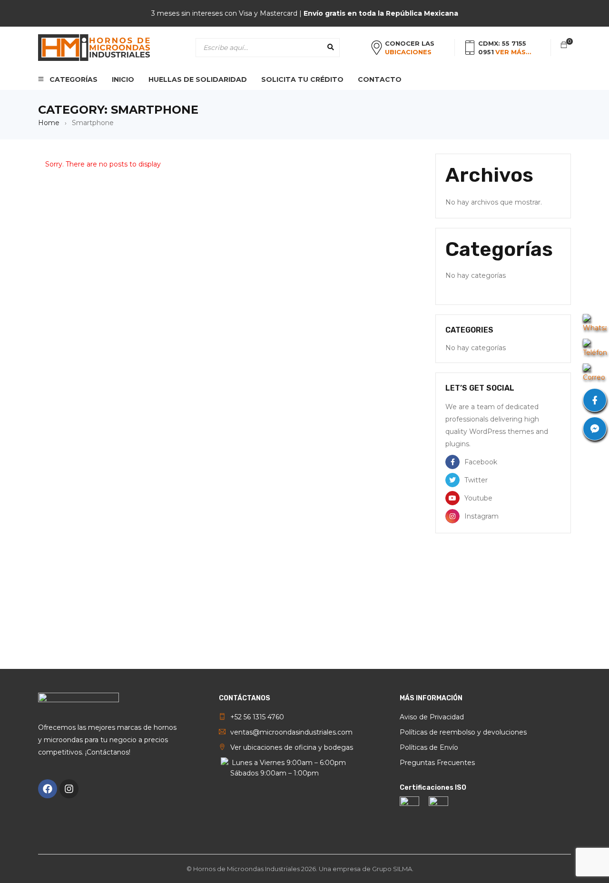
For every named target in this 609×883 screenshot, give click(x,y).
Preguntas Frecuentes (437, 762)
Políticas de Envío (429, 747)
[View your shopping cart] (563, 45)
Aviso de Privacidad (432, 717)
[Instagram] (69, 788)
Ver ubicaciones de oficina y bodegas (291, 747)
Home (48, 122)
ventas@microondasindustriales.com (291, 732)
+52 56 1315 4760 (257, 717)
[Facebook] (47, 788)
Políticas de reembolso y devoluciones (463, 732)
